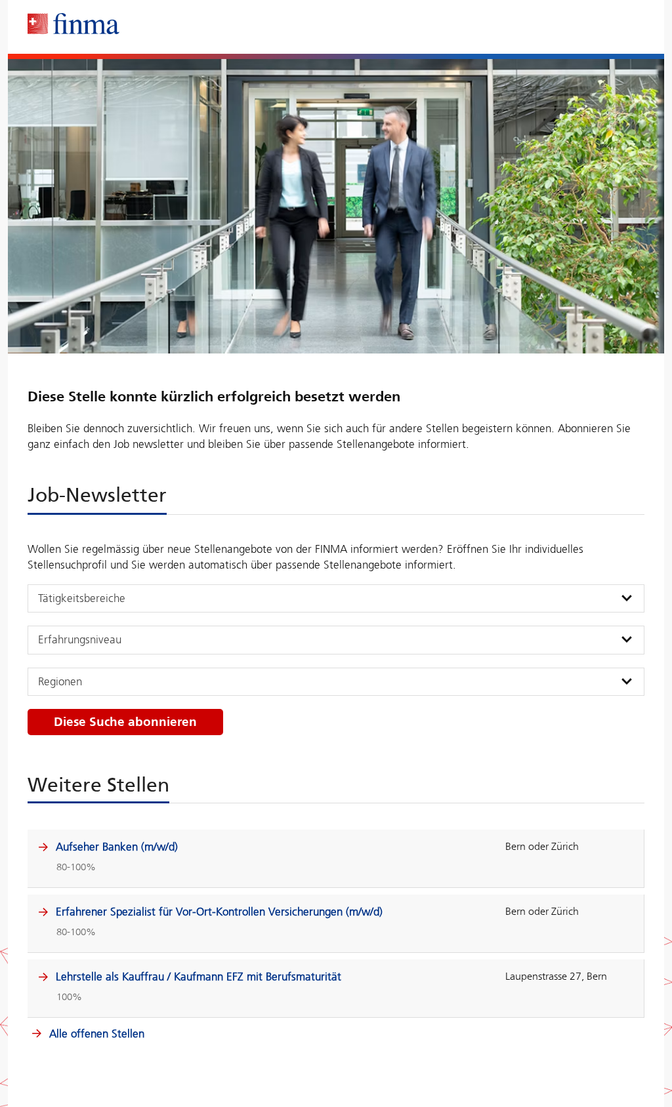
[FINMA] (73, 23)
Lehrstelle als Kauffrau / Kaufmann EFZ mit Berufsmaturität (198, 976)
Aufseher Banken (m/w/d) (117, 846)
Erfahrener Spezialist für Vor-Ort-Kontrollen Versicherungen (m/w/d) (219, 911)
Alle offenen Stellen (95, 1033)
